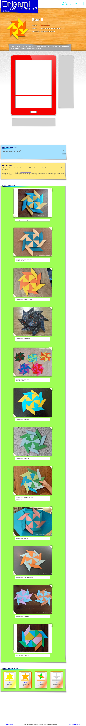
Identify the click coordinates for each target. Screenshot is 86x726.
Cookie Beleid (9, 724)
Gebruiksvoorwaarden (74, 724)
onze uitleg (41, 167)
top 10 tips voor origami (25, 172)
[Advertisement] (66, 82)
